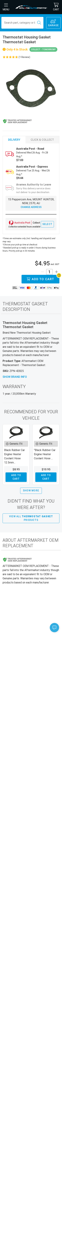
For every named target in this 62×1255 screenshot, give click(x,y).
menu (6, 9)
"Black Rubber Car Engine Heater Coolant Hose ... (44, 454)
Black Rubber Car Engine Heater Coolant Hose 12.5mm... (14, 456)
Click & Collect (42, 139)
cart (56, 9)
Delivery (14, 139)
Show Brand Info (15, 376)
